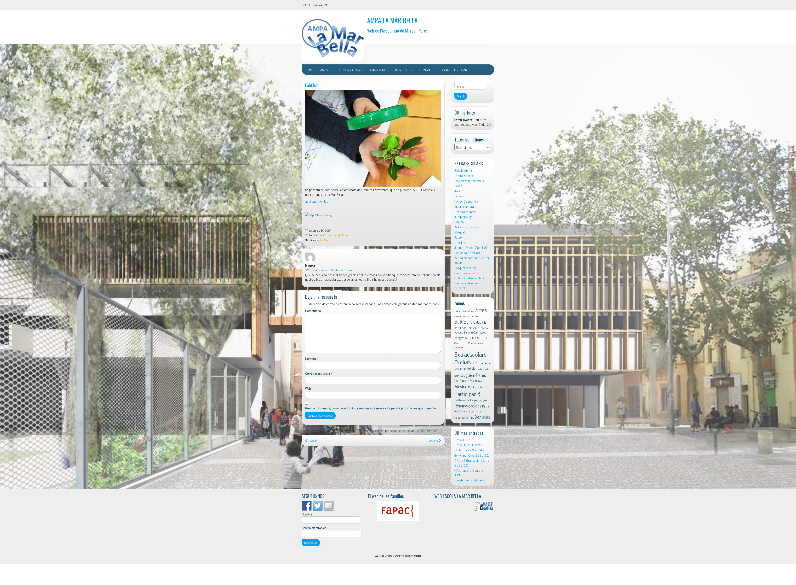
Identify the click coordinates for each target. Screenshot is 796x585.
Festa (471, 368)
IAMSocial (379, 555)
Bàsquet (459, 232)
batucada (480, 322)
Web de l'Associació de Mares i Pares (397, 30)
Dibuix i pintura (464, 206)
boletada (458, 332)
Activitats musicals (466, 227)
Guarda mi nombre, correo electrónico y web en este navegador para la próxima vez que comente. (371, 408)
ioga (457, 375)
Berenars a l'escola (477, 327)
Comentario (313, 310)
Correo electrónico (318, 373)
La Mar (470, 380)
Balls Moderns (463, 170)
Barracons (472, 316)
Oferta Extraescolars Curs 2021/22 (471, 463)
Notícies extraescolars (469, 278)
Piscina (459, 221)
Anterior (312, 440)
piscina (469, 400)
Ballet (458, 185)
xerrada (470, 417)
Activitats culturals (466, 311)
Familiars (462, 362)
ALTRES (481, 310)
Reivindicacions (467, 405)
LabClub (311, 85)
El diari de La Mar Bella (469, 450)
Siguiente (433, 440)
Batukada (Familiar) (467, 252)
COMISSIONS (378, 69)
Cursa (471, 343)
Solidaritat (459, 417)
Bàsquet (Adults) (465, 267)
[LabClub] (373, 138)
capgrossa (461, 337)
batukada (460, 327)
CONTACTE (426, 69)
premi (476, 400)
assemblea (460, 316)
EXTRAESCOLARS (348, 69)
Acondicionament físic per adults (471, 260)
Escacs (459, 196)
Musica (460, 386)
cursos (479, 343)
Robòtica (459, 411)
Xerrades (482, 416)
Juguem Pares (473, 374)
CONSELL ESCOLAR (454, 69)
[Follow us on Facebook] (307, 506)
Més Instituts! (475, 387)
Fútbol (458, 237)
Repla (485, 406)
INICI (311, 69)
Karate (458, 191)
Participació (467, 393)
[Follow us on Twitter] (318, 506)
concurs (464, 343)
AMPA (324, 69)
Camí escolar (480, 332)
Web (308, 388)
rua (468, 411)
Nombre (311, 358)
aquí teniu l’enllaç (316, 201)
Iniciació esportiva (466, 201)
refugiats (483, 400)
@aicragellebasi (414, 555)
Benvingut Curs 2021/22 (471, 455)
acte (456, 311)
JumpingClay (463, 216)
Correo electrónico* (315, 527)
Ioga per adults (464, 273)
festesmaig (483, 369)
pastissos (459, 400)
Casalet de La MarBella (469, 480)
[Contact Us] (329, 506)
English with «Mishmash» (470, 180)
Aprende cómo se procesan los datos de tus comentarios (399, 430)
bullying (468, 332)
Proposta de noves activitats (466, 285)
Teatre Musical (464, 175)
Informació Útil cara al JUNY (469, 472)
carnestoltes (478, 337)
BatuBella (463, 321)
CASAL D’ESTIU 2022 (468, 444)
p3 (485, 387)
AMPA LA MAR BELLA (392, 20)
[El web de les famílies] (398, 511)
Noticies (343, 235)
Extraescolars (330, 235)
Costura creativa (465, 211)
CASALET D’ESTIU (465, 440)
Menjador (478, 381)
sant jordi (476, 411)
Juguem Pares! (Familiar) (470, 247)
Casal (457, 343)
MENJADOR (403, 69)
